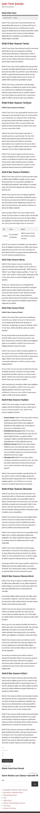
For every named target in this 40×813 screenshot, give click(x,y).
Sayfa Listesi (7, 800)
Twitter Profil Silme (9, 808)
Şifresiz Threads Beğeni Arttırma (14, 803)
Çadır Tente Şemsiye (13, 4)
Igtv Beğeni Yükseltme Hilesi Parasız (15, 790)
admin (15, 17)
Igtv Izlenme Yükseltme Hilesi (13, 792)
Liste (5, 798)
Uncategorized (7, 761)
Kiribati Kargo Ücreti (10, 795)
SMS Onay (6, 805)
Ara (3, 780)
